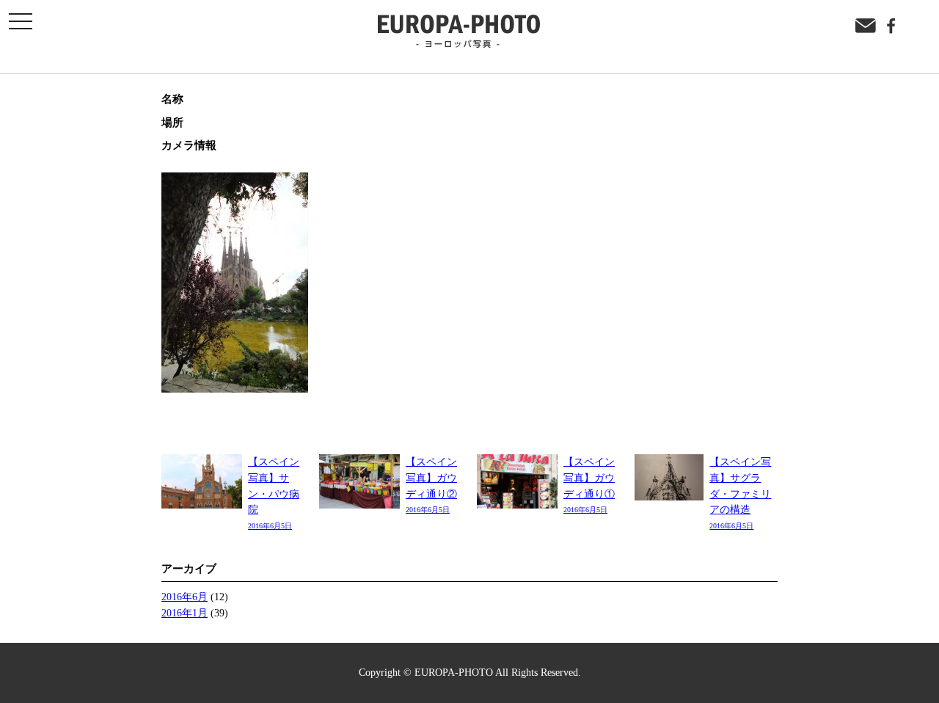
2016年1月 (184, 613)
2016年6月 (184, 596)
